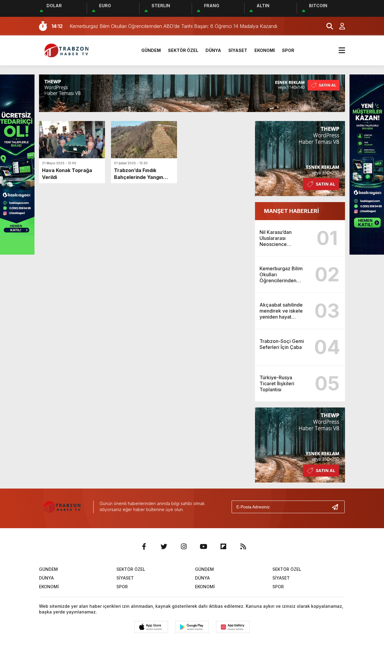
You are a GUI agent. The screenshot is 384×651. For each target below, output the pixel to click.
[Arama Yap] (327, 26)
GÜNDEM (151, 50)
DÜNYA (213, 50)
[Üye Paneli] (339, 26)
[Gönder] (337, 507)
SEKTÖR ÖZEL (183, 50)
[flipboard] (223, 546)
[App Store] (151, 627)
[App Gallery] (233, 627)
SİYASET (237, 50)
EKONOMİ (264, 50)
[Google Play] (192, 627)
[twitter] (164, 546)
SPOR (288, 50)
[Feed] (243, 546)
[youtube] (203, 546)
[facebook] (144, 546)
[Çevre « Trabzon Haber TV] (68, 50)
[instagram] (183, 546)
